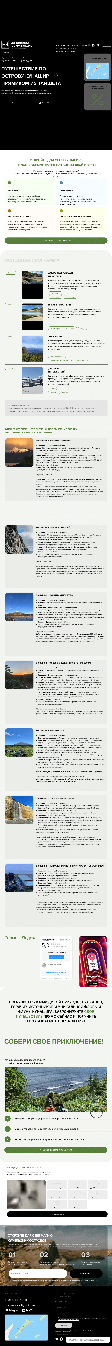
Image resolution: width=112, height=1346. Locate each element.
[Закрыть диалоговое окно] (109, 3)
